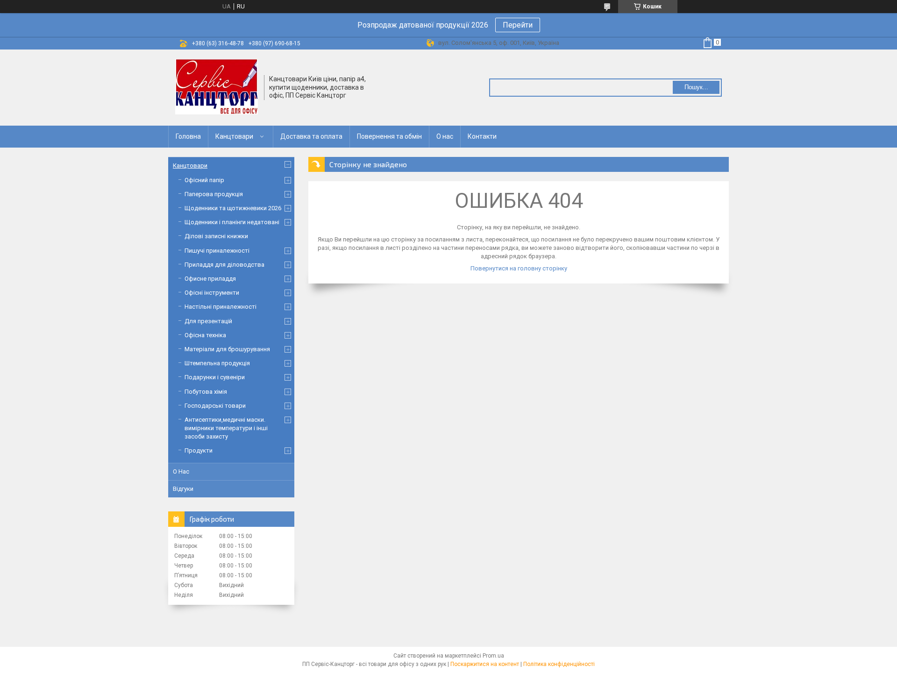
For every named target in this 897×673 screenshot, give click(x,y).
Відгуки (183, 488)
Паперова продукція (214, 194)
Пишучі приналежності (217, 250)
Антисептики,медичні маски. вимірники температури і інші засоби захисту (226, 428)
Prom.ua (493, 655)
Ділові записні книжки (216, 236)
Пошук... (696, 87)
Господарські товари (215, 405)
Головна (188, 136)
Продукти (199, 450)
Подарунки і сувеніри (215, 377)
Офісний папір (204, 180)
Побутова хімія (206, 391)
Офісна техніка (205, 335)
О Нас (181, 471)
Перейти (518, 25)
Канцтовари (234, 136)
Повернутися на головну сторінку (518, 268)
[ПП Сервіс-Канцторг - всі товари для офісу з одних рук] (216, 87)
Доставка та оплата (311, 136)
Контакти (482, 136)
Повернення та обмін (389, 136)
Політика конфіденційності (559, 664)
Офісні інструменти (212, 292)
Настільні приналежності (220, 306)
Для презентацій (208, 321)
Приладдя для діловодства (224, 264)
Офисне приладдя (210, 278)
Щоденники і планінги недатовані (232, 222)
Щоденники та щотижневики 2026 (233, 208)
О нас (444, 136)
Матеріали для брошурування (227, 349)
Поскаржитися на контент (484, 664)
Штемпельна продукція (217, 363)
